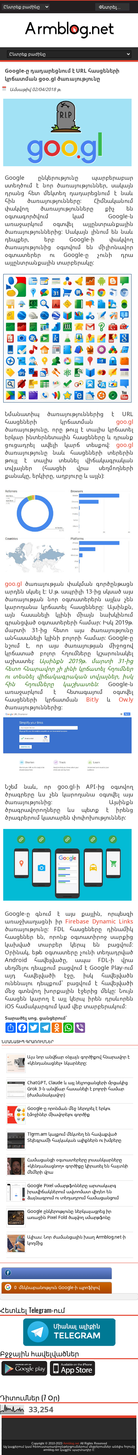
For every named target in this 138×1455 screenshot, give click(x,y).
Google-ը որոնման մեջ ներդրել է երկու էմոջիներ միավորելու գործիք (68, 1111)
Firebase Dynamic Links (99, 921)
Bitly (92, 699)
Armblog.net (71, 1443)
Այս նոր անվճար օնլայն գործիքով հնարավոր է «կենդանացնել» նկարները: (78, 1060)
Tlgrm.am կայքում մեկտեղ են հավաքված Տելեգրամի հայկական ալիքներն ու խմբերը (74, 1137)
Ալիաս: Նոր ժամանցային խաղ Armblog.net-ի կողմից (76, 1240)
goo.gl (124, 421)
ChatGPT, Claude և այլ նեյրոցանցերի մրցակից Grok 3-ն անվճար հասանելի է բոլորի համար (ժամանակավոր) (77, 1088)
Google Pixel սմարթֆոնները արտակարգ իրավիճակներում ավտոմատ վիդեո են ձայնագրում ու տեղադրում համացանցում (73, 1191)
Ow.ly (126, 699)
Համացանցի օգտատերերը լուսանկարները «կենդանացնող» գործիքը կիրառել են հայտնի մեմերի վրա (77, 1166)
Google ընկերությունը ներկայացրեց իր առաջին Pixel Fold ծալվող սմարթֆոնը (69, 1214)
